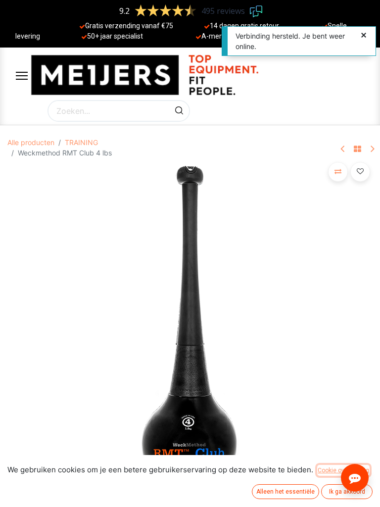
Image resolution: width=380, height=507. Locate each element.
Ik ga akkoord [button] (347, 491)
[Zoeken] (179, 111)
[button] (338, 172)
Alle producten (30, 142)
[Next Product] (372, 149)
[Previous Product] (343, 149)
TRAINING (81, 142)
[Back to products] (357, 149)
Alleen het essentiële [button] (285, 491)
